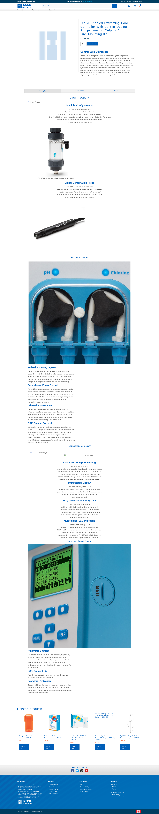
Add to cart (92, 44)
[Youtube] (86, 770)
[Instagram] (81, 770)
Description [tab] (43, 91)
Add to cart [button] (23, 747)
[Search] (114, 6)
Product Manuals (53, 793)
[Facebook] (72, 770)
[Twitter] (77, 770)
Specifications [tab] (79, 91)
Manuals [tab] (116, 91)
